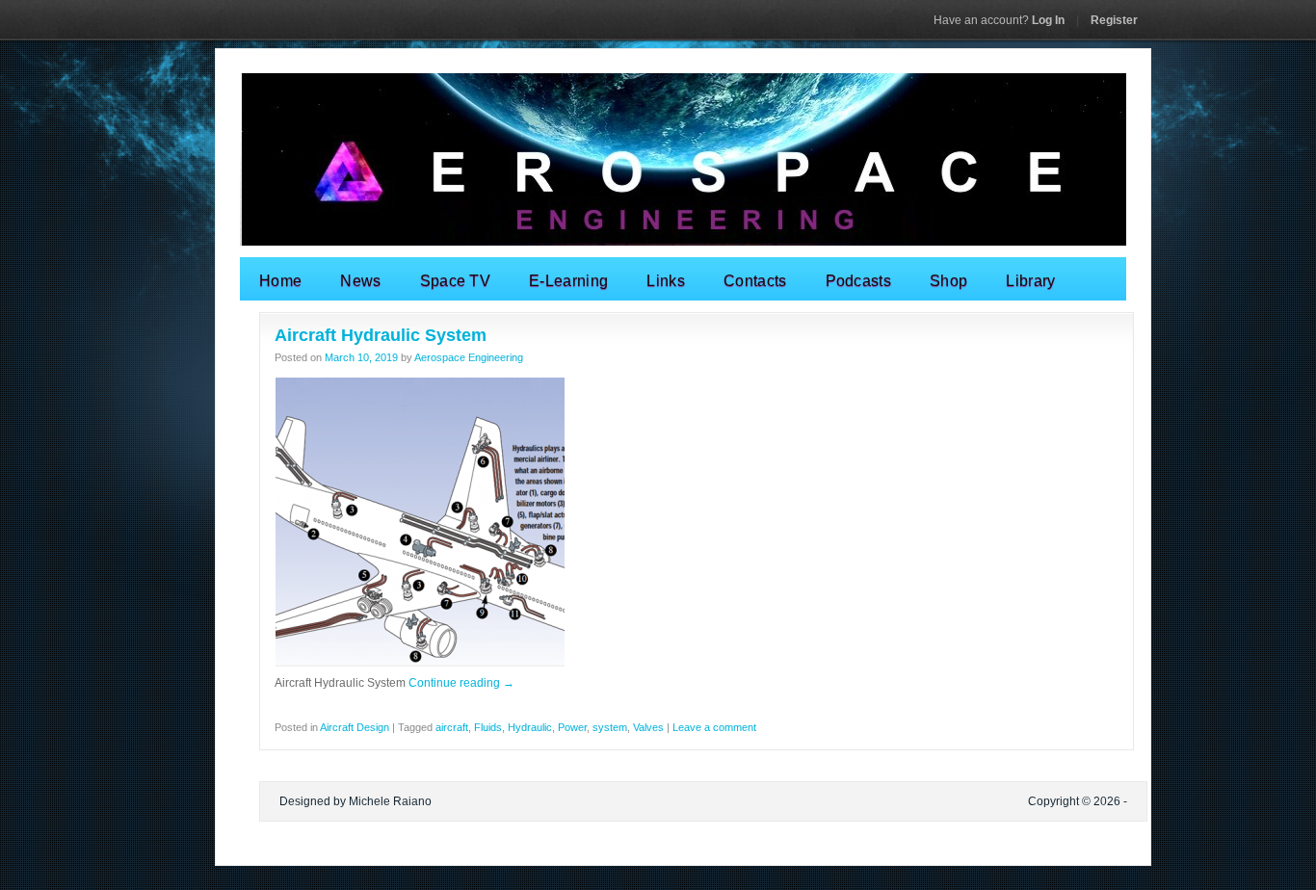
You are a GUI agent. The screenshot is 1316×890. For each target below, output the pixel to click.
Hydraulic (530, 727)
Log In (999, 20)
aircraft (451, 727)
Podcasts (859, 281)
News (360, 281)
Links (665, 281)
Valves (648, 727)
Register (1114, 20)
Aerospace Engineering (468, 357)
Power (572, 727)
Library (1030, 281)
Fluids (488, 727)
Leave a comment (714, 727)
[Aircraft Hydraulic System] (420, 663)
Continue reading (461, 683)
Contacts (755, 281)
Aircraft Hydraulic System (381, 335)
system (609, 727)
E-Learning (568, 281)
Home (280, 281)
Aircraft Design (354, 727)
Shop (948, 281)
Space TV (455, 281)
